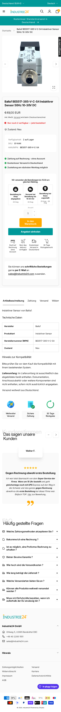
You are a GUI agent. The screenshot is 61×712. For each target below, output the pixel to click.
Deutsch (51, 3)
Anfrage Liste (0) (59, 47)
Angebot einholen (30, 231)
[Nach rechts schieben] (56, 64)
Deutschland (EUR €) (11, 3)
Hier (29, 494)
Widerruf (56, 300)
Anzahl (30, 208)
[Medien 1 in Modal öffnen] (30, 64)
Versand (17, 117)
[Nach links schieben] (5, 64)
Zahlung (32, 300)
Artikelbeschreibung (13, 300)
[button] (4, 11)
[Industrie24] (15, 618)
